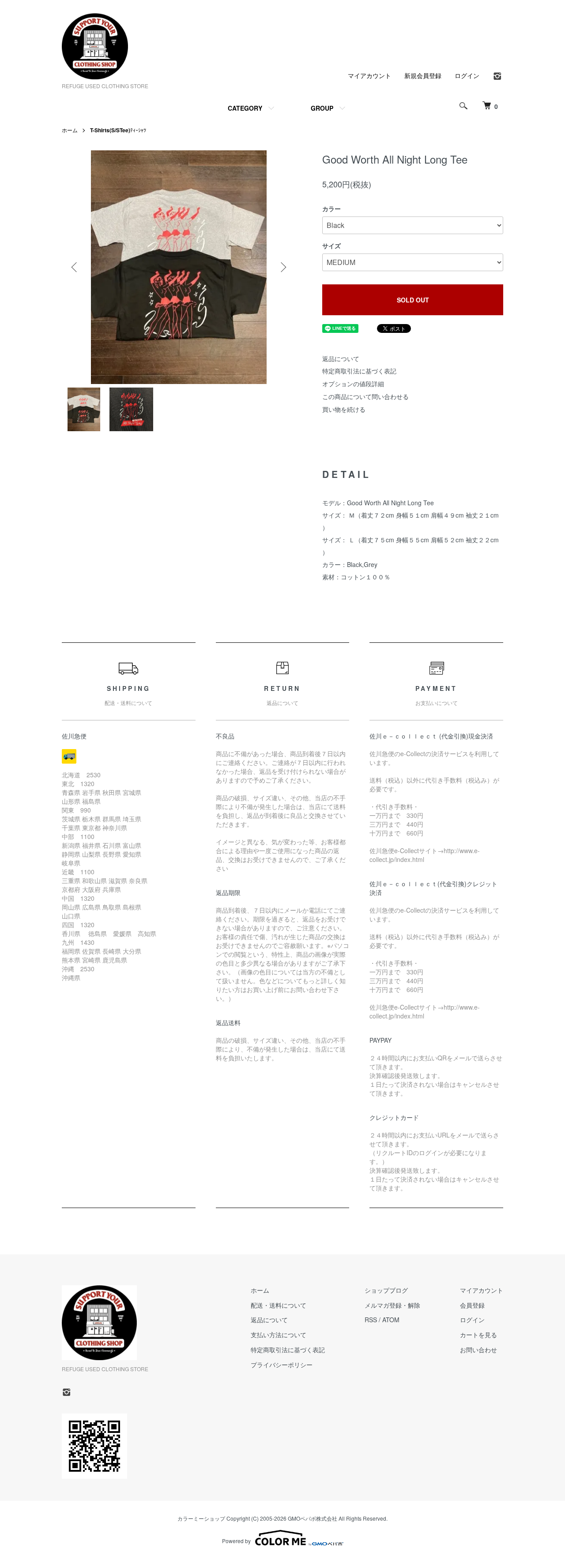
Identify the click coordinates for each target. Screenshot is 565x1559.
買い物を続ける (343, 409)
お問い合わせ (478, 1349)
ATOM (390, 1319)
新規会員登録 (422, 75)
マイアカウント (369, 75)
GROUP (322, 108)
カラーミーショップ (201, 1518)
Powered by (236, 1540)
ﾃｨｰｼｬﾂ (118, 130)
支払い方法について (278, 1334)
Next (282, 267)
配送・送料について (278, 1305)
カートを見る (478, 1334)
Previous (75, 267)
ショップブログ (386, 1290)
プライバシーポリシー (282, 1364)
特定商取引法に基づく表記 (359, 370)
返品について (340, 358)
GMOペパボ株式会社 (312, 1518)
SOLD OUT (413, 299)
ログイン (467, 75)
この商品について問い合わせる (365, 396)
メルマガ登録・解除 (392, 1305)
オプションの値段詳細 (353, 383)
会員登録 (472, 1305)
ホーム (70, 130)
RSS (371, 1319)
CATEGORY (245, 108)
